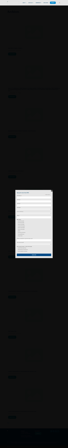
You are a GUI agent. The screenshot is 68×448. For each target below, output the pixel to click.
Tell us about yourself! (20, 242)
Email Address (19, 195)
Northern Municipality (21, 227)
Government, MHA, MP (21, 232)
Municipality (19, 207)
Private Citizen (20, 235)
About (24, 2)
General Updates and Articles (22, 251)
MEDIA (19, 230)
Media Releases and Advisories (23, 249)
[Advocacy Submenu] (34, 2)
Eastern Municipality (21, 224)
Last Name (18, 203)
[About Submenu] (26, 2)
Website (18, 215)
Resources (46, 2)
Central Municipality (21, 222)
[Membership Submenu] (42, 2)
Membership (38, 2)
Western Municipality (21, 229)
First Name (18, 199)
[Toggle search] (59, 2)
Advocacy (30, 2)
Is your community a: (20, 211)
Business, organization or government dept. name (25, 238)
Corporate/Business (21, 234)
